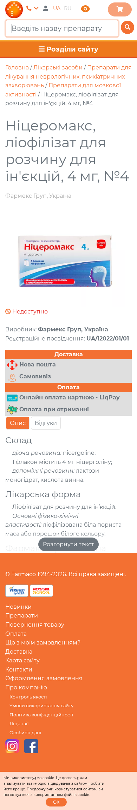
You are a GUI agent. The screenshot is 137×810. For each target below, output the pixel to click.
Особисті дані (25, 732)
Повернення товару (34, 624)
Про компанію (26, 687)
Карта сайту (22, 660)
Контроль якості (28, 697)
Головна (17, 67)
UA (56, 8)
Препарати (21, 615)
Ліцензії (18, 723)
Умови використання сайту (41, 705)
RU (67, 8)
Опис (18, 423)
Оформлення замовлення (44, 678)
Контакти (18, 669)
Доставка (18, 651)
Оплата (16, 633)
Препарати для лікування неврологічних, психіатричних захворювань (68, 76)
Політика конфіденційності (41, 714)
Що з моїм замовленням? (42, 642)
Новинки (18, 606)
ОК (56, 802)
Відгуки (46, 423)
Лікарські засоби (58, 67)
